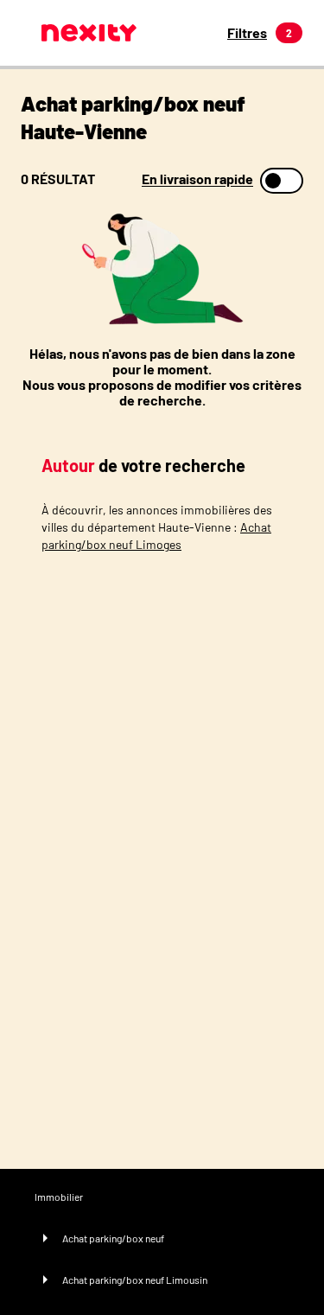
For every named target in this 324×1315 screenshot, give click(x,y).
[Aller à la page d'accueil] (89, 32)
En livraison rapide (197, 179)
